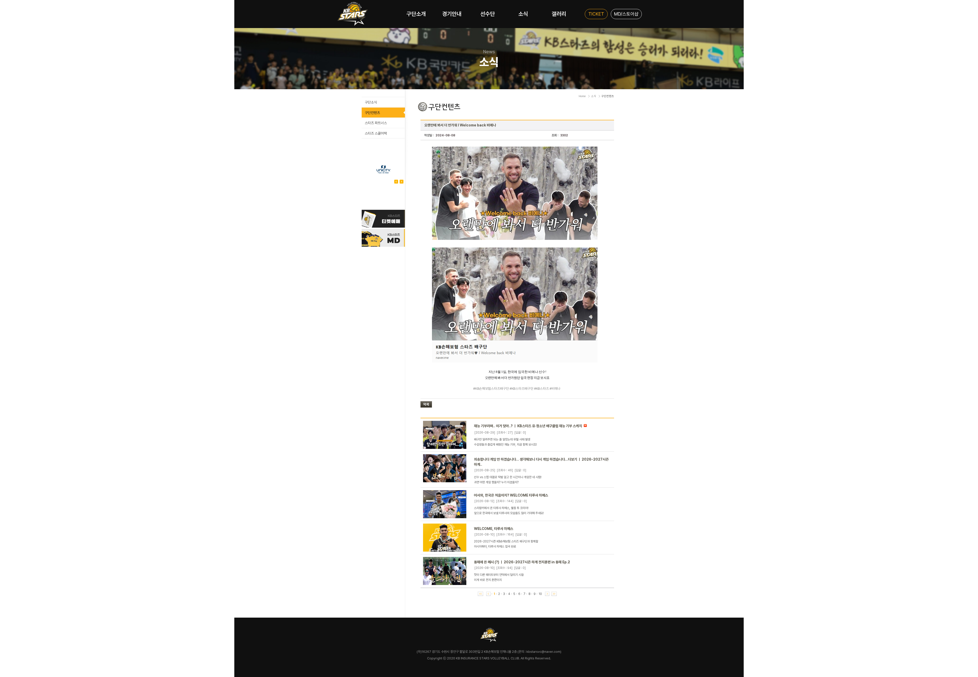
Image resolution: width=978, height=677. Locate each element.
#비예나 (555, 388)
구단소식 (371, 102)
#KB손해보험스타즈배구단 (491, 388)
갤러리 (559, 13)
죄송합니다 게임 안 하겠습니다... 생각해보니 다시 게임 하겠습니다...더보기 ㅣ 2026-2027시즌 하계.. (541, 461)
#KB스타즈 (541, 388)
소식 (523, 13)
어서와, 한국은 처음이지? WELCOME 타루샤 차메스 (511, 495)
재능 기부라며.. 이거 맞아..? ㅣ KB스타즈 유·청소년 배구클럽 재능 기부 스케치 (528, 426)
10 (540, 594)
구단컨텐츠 (372, 113)
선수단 (487, 13)
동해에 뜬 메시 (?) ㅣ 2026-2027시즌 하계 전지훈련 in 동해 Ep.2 (522, 562)
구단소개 (416, 13)
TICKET (596, 14)
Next (396, 182)
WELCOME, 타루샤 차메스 (493, 529)
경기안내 (451, 13)
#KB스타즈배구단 (521, 388)
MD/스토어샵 (626, 14)
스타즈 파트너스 (376, 123)
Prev (401, 182)
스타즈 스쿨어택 (376, 133)
